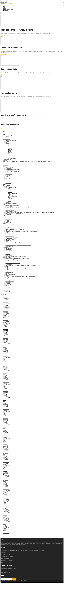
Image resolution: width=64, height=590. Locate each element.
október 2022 (5, 315)
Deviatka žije (8, 175)
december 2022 (6, 313)
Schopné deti (10, 170)
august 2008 (5, 491)
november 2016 (6, 382)
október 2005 (5, 511)
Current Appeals (9, 135)
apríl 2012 (5, 444)
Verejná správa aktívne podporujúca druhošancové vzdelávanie (18, 207)
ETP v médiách (9, 174)
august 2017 (5, 371)
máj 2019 (5, 348)
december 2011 (6, 448)
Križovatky (8, 285)
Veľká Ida (7, 141)
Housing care (8, 227)
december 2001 (6, 533)
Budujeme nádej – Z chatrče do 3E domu (14, 271)
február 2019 (5, 351)
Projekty (4, 7)
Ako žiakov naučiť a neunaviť (13, 115)
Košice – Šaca (11, 144)
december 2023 (6, 306)
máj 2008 (5, 493)
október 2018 (5, 356)
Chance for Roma (9, 246)
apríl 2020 (5, 335)
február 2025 (5, 300)
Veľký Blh (10, 148)
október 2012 (5, 437)
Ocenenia (7, 221)
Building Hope (8, 240)
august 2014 (5, 412)
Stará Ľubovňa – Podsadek (11, 203)
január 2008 (5, 498)
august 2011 (5, 453)
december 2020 (6, 332)
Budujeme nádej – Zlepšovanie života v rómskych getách (17, 258)
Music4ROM (8, 283)
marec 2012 (5, 445)
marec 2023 (5, 311)
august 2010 (5, 466)
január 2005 (5, 517)
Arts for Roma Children (10, 244)
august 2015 (5, 399)
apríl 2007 (5, 503)
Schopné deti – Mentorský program (13, 169)
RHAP (7, 266)
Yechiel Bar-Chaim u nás (11, 47)
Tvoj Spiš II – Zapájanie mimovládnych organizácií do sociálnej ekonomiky (21, 276)
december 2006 (6, 506)
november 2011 (6, 449)
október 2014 (5, 410)
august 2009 (5, 480)
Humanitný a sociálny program (12, 280)
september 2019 (6, 343)
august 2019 (5, 344)
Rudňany (10, 152)
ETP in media (8, 183)
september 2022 (6, 316)
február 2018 (5, 365)
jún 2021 (4, 325)
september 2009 (6, 479)
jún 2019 (4, 347)
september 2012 (6, 438)
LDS (6, 286)
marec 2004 (5, 526)
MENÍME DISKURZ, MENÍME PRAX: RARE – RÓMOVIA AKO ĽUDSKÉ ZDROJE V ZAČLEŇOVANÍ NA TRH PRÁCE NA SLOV (27, 161)
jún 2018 (4, 360)
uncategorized (6, 163)
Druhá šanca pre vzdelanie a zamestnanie (14, 209)
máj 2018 (5, 361)
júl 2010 (4, 467)
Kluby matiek (8, 284)
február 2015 (5, 405)
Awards (7, 180)
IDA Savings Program (10, 239)
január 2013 (5, 433)
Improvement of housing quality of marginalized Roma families (18, 245)
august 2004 (5, 523)
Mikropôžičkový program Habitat (12, 205)
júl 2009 (4, 481)
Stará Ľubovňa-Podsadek (11, 140)
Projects (4, 223)
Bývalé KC (8, 143)
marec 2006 (5, 509)
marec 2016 (5, 391)
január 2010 (5, 474)
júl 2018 (4, 359)
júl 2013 (4, 427)
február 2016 (5, 392)
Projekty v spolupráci (10, 210)
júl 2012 (4, 440)
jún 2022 (4, 317)
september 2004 (6, 521)
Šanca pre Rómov (9, 282)
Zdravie (7, 218)
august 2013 (5, 426)
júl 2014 (4, 413)
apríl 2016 (5, 390)
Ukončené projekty (7, 257)
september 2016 (6, 384)
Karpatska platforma (7, 159)
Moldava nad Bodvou (12, 147)
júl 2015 (4, 400)
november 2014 (6, 409)
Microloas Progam (9, 228)
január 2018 (5, 366)
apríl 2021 (5, 328)
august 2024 (5, 304)
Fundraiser (10, 580)
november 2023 (6, 307)
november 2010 (6, 463)
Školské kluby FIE (9, 168)
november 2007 (6, 500)
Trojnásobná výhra (8, 93)
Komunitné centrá (6, 139)
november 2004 (6, 519)
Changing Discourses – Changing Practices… (15, 242)
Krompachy (10, 145)
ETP (4, 177)
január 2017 (5, 379)
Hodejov (9, 151)
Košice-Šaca (10, 194)
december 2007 (6, 499)
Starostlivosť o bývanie (10, 274)
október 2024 (5, 302)
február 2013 (5, 432)
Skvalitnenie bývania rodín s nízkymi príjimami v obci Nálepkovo (18, 268)
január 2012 (5, 447)
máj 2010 (5, 470)
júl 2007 (4, 502)
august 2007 (5, 501)
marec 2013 (5, 431)
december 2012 (6, 435)
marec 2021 (5, 329)
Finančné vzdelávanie (10, 281)
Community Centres (7, 185)
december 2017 (6, 367)
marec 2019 (5, 350)
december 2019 (6, 340)
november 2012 (6, 436)
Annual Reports (9, 253)
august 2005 (5, 513)
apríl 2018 (5, 362)
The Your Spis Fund (10, 236)
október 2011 (5, 450)
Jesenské (10, 154)
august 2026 (5, 297)
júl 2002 (4, 530)
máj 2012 (5, 442)
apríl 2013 (5, 430)
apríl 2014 (5, 417)
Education (8, 178)
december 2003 (6, 527)
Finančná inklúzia (9, 219)
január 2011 (5, 461)
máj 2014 (5, 415)
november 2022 (6, 314)
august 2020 (5, 334)
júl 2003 (4, 528)
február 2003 (5, 529)
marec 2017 (5, 377)
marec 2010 (5, 472)
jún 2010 (4, 468)
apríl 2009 (5, 484)
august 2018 (5, 358)
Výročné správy (9, 250)
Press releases (9, 255)
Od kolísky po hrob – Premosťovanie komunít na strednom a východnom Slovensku (23, 265)
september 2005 (6, 512)
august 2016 (5, 385)
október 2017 (5, 369)
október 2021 (5, 322)
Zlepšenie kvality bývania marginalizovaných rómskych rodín (18, 278)
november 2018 (6, 355)
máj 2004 (5, 525)
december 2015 (6, 394)
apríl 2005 (5, 515)
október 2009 (5, 477)
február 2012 (5, 446)
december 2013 (6, 421)
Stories (7, 179)
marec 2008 (5, 495)
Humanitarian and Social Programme (13, 225)
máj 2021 (5, 326)
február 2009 (5, 486)
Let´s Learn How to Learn (11, 238)
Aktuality (4, 8)
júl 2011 (4, 454)
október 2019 (5, 342)
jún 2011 (4, 455)
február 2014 (5, 419)
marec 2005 (5, 516)
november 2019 (6, 341)
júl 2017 (4, 373)
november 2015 (6, 395)
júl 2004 (4, 524)
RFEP (7, 232)
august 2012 (5, 439)
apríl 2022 (5, 319)
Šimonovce (10, 157)
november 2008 (6, 489)
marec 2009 (5, 485)
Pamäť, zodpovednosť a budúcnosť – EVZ (14, 213)
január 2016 (5, 393)
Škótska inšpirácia (8, 69)
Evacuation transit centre (11, 233)
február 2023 (5, 312)
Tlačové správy (9, 248)
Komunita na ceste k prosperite (12, 260)
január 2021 (5, 331)
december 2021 (6, 321)
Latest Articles (9, 138)
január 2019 (5, 352)
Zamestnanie (8, 222)
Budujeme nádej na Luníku (11, 211)
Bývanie (7, 220)
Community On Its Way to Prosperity (13, 224)
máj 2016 (5, 388)
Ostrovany (10, 150)
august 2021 (5, 324)
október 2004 (5, 520)
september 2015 (6, 397)
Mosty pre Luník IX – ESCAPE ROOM (13, 171)
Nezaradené (5, 165)
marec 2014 (5, 418)
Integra (4, 162)
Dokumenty (5, 247)
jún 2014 (4, 414)
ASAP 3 (7, 273)
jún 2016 (4, 387)
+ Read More (3, 35)
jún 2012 (4, 441)
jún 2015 (4, 401)
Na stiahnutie (5, 10)
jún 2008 (4, 492)
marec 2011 (5, 458)
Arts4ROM (8, 287)
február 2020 (5, 338)
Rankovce (8, 142)
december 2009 (6, 475)
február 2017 (5, 378)
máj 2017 (5, 375)
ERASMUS (8, 269)
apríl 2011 (5, 457)
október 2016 (5, 383)
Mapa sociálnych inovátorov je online (16, 30)
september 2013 (6, 424)
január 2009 (5, 488)
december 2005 (6, 510)
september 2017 (6, 370)
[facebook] (0, 581)
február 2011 (5, 459)
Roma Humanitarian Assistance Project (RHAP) (15, 229)
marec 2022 (5, 320)
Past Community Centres (11, 187)
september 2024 (6, 303)
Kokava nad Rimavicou (12, 156)
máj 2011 (5, 456)
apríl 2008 (5, 494)
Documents (5, 251)
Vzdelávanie (8, 216)
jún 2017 (4, 374)
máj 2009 (5, 483)
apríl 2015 (5, 403)
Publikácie (5, 160)
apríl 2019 (5, 349)
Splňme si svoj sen (9, 272)
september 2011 (6, 452)
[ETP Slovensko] (1, 1)
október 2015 (5, 396)
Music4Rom (8, 234)
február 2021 (5, 330)
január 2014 (5, 420)
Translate (10, 3)
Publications (8, 182)
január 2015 (5, 406)
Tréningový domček (10, 167)
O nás (4, 6)
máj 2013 (5, 429)
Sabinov (9, 153)
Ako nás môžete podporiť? (8, 9)
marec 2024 (5, 305)
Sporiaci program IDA (10, 259)
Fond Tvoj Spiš (9, 275)
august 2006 (5, 507)
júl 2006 (4, 508)
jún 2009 (4, 482)
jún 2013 (4, 428)
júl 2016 (4, 386)
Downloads (8, 254)
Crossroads (8, 230)
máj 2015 (5, 402)
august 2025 (5, 299)
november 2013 (6, 422)
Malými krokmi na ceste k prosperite (13, 289)
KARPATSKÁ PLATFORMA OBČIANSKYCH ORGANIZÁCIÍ (14, 256)
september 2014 (6, 411)
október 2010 (5, 464)
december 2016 (6, 380)
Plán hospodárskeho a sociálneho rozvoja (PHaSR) (16, 262)
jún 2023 (4, 309)
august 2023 (5, 308)
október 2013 (5, 423)
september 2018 (6, 357)
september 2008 (6, 490)
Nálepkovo (10, 149)
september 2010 (6, 465)
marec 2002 (5, 532)
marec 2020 (5, 337)
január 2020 (5, 339)
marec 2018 (5, 364)
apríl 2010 (5, 471)
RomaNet (7, 277)
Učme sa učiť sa (9, 264)
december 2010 (6, 462)
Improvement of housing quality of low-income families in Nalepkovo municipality (22, 231)
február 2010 (5, 473)
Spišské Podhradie (12, 158)
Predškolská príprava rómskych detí (13, 263)
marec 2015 (5, 404)
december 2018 (6, 353)
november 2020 (6, 333)
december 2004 (6, 518)
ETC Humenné (8, 214)
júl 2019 (4, 346)
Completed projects (7, 290)
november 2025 (6, 298)
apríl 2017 (5, 376)
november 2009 (6, 476)
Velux (7, 176)
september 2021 (6, 323)
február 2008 (5, 497)
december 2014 (6, 408)
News (4, 134)
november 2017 (6, 368)
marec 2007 (5, 504)
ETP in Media (8, 136)
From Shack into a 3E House (11, 237)
